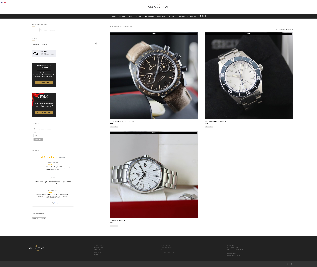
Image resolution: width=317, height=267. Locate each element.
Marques (130, 16)
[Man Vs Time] (158, 13)
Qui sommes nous (161, 16)
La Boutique (97, 252)
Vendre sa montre (165, 245)
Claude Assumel (53, 162)
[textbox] (64, 44)
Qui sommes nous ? (99, 245)
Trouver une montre (166, 247)
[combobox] (64, 43)
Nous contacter (165, 250)
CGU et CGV (97, 250)
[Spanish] (5, 2)
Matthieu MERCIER (53, 190)
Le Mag (96, 254)
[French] (3, 2)
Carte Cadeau (182, 16)
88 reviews (61, 158)
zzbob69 (53, 177)
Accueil (114, 16)
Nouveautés (122, 16)
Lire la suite (114, 126)
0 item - (193, 16)
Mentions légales (98, 247)
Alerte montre (172, 16)
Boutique (116, 26)
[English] (2, 2)
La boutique (139, 16)
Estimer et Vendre (149, 16)
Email (35, 133)
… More (58, 169)
